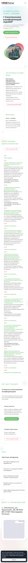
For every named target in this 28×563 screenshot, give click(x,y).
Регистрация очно (11, 419)
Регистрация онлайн (12, 439)
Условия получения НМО (14, 104)
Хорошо (14, 559)
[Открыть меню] (25, 3)
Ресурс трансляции (11, 37)
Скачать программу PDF (12, 149)
